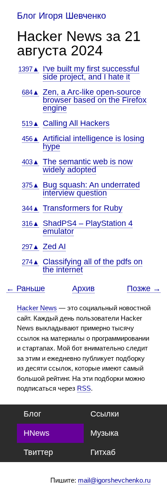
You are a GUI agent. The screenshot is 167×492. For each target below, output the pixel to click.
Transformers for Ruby (82, 208)
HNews (36, 433)
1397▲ (28, 69)
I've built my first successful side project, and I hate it (91, 72)
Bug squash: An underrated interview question (91, 188)
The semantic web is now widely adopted (88, 165)
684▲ (30, 92)
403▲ (30, 162)
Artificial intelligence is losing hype (93, 142)
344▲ (30, 208)
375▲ (30, 185)
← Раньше (25, 288)
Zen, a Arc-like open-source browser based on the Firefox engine (95, 100)
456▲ (30, 138)
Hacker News (37, 308)
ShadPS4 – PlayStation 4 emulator (88, 227)
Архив (83, 288)
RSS (84, 388)
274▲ (30, 262)
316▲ (30, 223)
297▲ (30, 246)
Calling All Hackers (76, 123)
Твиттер (38, 452)
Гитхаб (102, 452)
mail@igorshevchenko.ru (114, 480)
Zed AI (54, 246)
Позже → (144, 288)
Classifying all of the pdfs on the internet (93, 265)
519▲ (30, 123)
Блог (32, 413)
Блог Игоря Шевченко (61, 16)
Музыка (104, 433)
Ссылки (104, 413)
